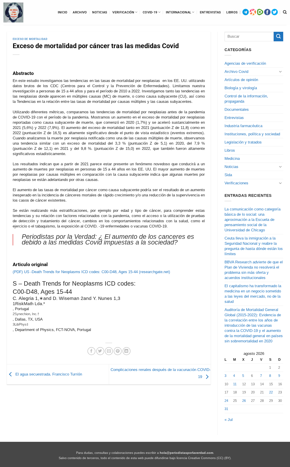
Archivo (80, 12)
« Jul (229, 420)
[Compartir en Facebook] (91, 351)
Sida (228, 175)
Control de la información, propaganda (246, 99)
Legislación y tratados (243, 142)
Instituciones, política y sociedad (252, 134)
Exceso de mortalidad (30, 39)
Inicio (63, 12)
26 (244, 401)
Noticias (99, 12)
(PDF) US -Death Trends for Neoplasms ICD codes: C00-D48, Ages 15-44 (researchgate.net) (91, 272)
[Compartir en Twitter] (100, 351)
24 (226, 401)
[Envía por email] (109, 351)
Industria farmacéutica (243, 126)
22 (271, 392)
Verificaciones (236, 183)
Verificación (123, 12)
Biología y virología (241, 88)
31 (226, 409)
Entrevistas (210, 12)
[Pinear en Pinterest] (118, 351)
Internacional (178, 12)
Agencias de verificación (245, 63)
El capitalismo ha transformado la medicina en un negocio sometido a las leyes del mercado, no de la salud (253, 294)
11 (235, 384)
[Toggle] (280, 71)
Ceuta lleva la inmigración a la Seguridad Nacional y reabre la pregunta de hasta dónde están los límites (254, 246)
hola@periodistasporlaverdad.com (186, 453)
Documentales (237, 109)
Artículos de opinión (241, 80)
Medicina (232, 158)
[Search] (285, 12)
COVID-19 (150, 12)
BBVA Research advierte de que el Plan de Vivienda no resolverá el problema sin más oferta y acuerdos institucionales (254, 270)
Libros (232, 12)
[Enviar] (278, 36)
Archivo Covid (236, 71)
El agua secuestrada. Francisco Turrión (48, 374)
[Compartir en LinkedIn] (126, 351)
